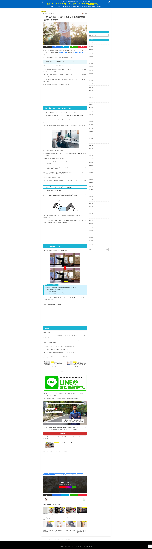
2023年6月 (91, 158)
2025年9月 (91, 70)
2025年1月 (91, 94)
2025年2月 (91, 90)
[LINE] (74, 487)
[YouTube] (62, 487)
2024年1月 (91, 135)
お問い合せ (99, 6)
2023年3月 (91, 169)
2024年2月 (91, 131)
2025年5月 (91, 83)
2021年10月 (91, 220)
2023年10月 (91, 145)
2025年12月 (91, 60)
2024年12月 (91, 97)
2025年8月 (91, 73)
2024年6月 (91, 118)
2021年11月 (91, 216)
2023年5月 (91, 162)
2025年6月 (91, 80)
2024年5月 (91, 121)
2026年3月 (91, 49)
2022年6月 (91, 199)
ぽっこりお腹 (62, 474)
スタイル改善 (44, 11)
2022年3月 (91, 210)
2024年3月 (91, 128)
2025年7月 (91, 77)
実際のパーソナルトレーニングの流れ (84, 6)
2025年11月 (91, 63)
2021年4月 (91, 240)
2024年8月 (91, 111)
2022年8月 (91, 193)
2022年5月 (91, 203)
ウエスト (46, 474)
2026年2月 (91, 53)
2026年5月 (91, 46)
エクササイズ (74, 474)
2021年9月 (91, 223)
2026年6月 (91, 42)
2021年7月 (91, 230)
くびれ (57, 474)
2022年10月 (91, 186)
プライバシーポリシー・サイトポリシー (95, 543)
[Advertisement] (65, 95)
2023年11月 (91, 141)
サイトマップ (84, 543)
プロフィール (57, 6)
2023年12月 (91, 138)
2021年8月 (91, 227)
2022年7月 (91, 196)
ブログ (62, 6)
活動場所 (93, 6)
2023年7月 (91, 155)
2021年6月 (91, 234)
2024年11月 (91, 100)
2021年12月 (91, 213)
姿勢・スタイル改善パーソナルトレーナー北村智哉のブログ (76, 3)
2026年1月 (91, 56)
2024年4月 (91, 124)
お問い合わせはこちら (64, 433)
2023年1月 (91, 175)
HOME (52, 6)
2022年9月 (91, 189)
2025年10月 (91, 66)
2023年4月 (91, 165)
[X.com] (56, 487)
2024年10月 (91, 104)
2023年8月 (91, 152)
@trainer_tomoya (63, 52)
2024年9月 (91, 107)
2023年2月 (91, 172)
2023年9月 (91, 148)
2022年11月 (91, 182)
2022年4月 (91, 206)
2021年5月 (91, 237)
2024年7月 (91, 114)
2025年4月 (91, 87)
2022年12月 (91, 179)
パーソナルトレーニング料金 (70, 6)
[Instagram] (68, 487)
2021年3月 (91, 244)
